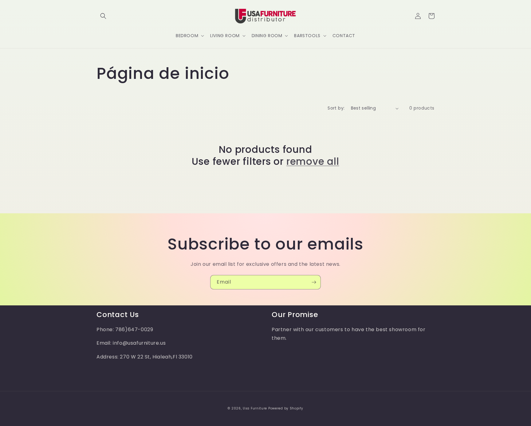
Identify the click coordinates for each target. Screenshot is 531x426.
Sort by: (336, 108)
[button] (103, 16)
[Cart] (431, 16)
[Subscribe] (314, 282)
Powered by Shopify (285, 408)
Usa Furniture (255, 408)
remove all (312, 161)
